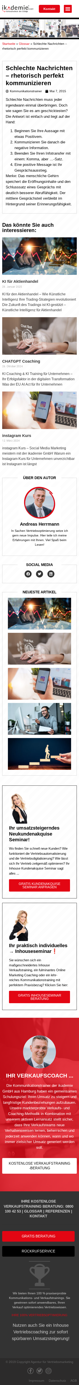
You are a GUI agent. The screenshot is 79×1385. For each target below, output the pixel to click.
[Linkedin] (50, 573)
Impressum (36, 1380)
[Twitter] (39, 573)
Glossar (24, 43)
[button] (68, 9)
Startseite (8, 43)
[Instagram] (48, 1371)
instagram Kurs (16, 435)
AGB (73, 1380)
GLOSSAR (33, 1211)
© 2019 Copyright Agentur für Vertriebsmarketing (39, 1362)
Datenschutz (57, 1380)
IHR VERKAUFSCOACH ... (39, 1075)
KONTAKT (38, 1216)
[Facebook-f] (30, 1371)
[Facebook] (28, 573)
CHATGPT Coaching (21, 361)
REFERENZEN (57, 1211)
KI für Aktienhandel (20, 281)
